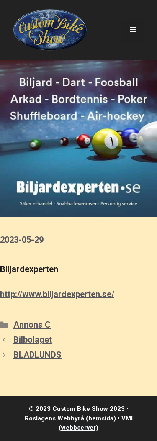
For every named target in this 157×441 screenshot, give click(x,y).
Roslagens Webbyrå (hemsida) (70, 418)
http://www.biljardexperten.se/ (57, 294)
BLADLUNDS (37, 355)
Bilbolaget (32, 340)
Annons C (32, 325)
